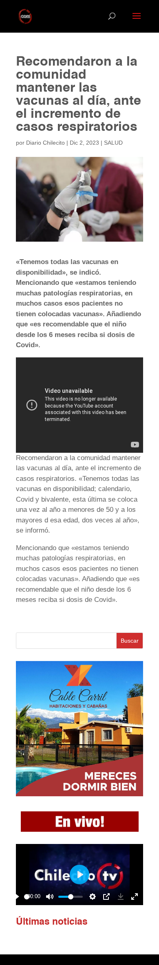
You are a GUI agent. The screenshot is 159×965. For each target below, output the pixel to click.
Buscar (130, 640)
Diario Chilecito (45, 142)
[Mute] (49, 896)
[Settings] (92, 896)
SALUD (113, 142)
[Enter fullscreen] (134, 896)
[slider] (26, 897)
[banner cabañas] (79, 794)
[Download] (120, 896)
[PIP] (106, 896)
